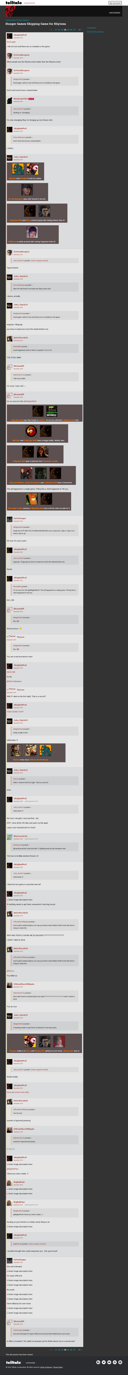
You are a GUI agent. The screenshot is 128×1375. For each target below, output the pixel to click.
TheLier (20, 637)
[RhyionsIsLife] (9, 837)
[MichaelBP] (9, 367)
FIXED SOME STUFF (15, 712)
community (29, 3)
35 (68, 30)
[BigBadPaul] (9, 1183)
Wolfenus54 (17, 845)
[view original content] (39, 261)
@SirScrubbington (14, 681)
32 (59, 30)
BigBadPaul (19, 1182)
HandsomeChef (21, 98)
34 (65, 30)
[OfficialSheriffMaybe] (9, 985)
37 (74, 30)
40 (79, 30)
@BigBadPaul (12, 1169)
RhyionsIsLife (20, 836)
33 (62, 30)
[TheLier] (11, 636)
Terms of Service (46, 1367)
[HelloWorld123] (9, 338)
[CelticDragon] (9, 519)
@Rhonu (10, 971)
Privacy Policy (58, 1367)
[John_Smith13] (9, 158)
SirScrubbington (22, 55)
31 (56, 30)
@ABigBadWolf (30, 401)
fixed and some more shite (18, 1092)
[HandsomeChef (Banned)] (9, 100)
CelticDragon (20, 518)
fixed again (11, 42)
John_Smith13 (18, 109)
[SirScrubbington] (9, 56)
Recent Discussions (95, 32)
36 (71, 30)
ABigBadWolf (20, 35)
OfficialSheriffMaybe (20, 922)
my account (115, 3)
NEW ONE (11, 672)
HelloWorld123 (21, 337)
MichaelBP (17, 346)
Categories (114, 13)
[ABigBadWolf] (9, 36)
